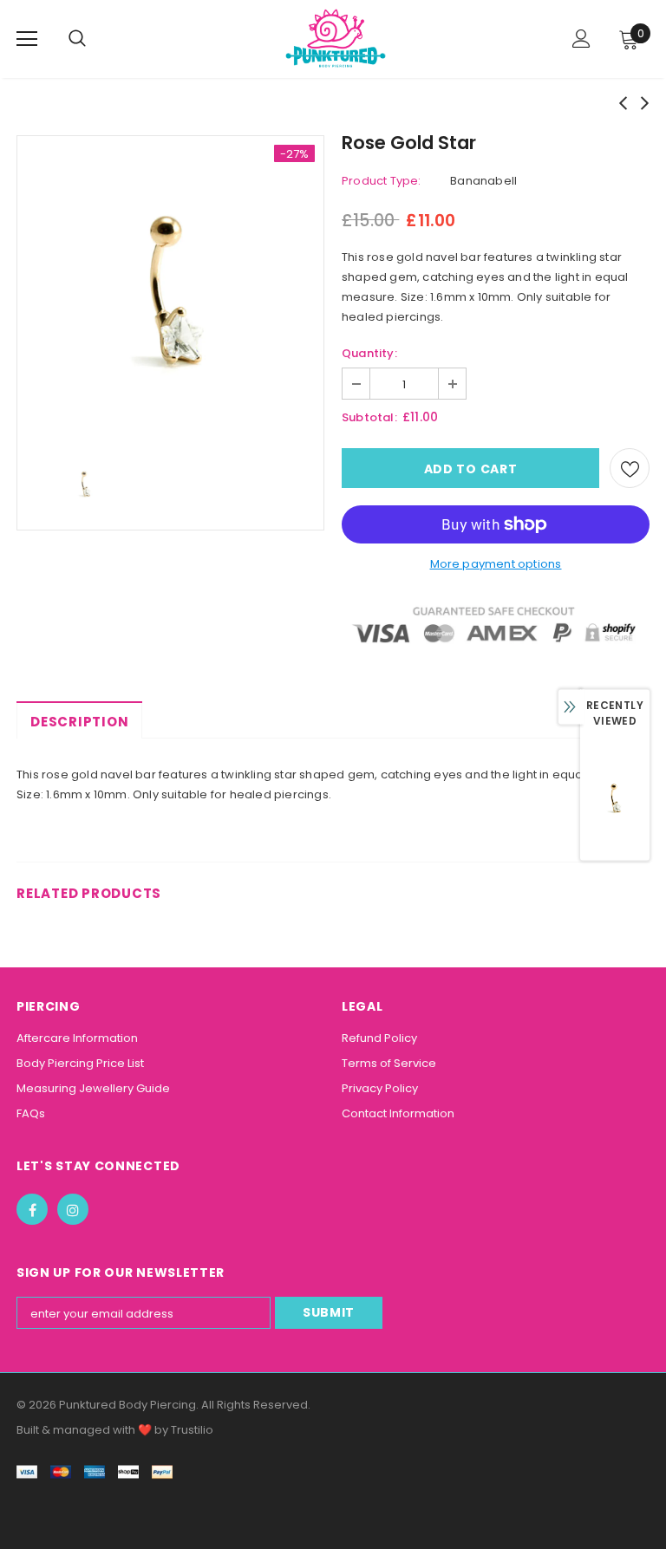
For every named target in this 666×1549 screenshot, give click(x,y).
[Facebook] (32, 1209)
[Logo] (335, 38)
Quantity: (369, 353)
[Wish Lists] (630, 468)
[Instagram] (72, 1209)
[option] (170, 289)
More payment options (496, 564)
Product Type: (381, 180)
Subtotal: (369, 417)
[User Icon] (581, 38)
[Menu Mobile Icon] (26, 39)
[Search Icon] (95, 39)
